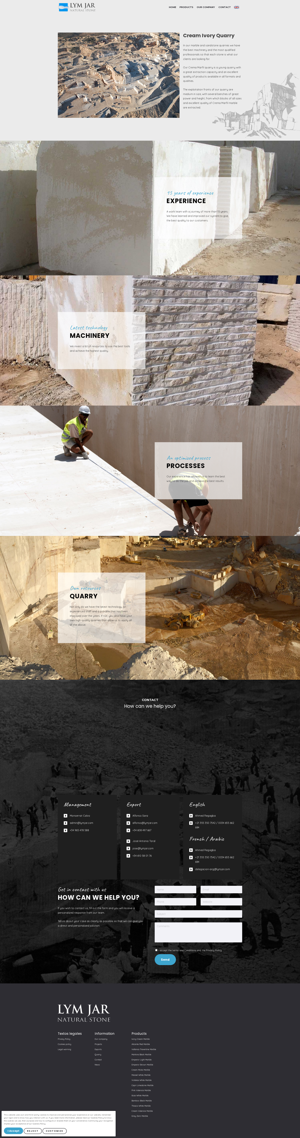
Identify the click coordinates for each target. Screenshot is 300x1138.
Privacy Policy (214, 950)
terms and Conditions (184, 950)
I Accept (13, 1131)
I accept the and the (190, 950)
